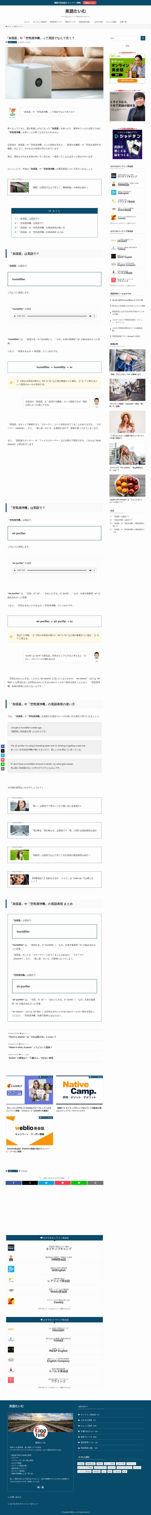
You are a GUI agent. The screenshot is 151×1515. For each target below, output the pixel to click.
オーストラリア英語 (85, 1467)
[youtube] (38, 1487)
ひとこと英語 (88, 1425)
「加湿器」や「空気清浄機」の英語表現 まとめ (40, 231)
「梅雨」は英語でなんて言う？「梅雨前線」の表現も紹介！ (59, 187)
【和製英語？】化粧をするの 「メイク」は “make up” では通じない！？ (62, 879)
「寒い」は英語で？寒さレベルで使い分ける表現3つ (56, 805)
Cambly (81, 1464)
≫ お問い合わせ (14, 1497)
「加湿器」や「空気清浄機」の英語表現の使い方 (41, 227)
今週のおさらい (89, 1431)
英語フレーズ (12, 42)
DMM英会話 (90, 1464)
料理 (109, 1471)
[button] (14, 1183)
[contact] (42, 1487)
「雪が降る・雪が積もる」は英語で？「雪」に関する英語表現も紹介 (64, 830)
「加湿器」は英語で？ (29, 218)
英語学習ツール (89, 1442)
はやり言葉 (121, 1464)
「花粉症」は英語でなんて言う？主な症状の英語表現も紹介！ (60, 855)
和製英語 (96, 1471)
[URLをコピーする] (95, 1183)
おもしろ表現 (109, 1464)
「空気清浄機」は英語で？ (31, 222)
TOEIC (99, 1464)
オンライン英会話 (90, 1414)
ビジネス (137, 1467)
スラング (112, 1467)
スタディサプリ (100, 1467)
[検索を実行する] (143, 38)
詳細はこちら (89, 2)
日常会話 (24, 1171)
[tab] (54, 1237)
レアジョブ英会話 (84, 1471)
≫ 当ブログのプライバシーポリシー (23, 1503)
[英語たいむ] (75, 11)
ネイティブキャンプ (124, 1467)
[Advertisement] (54, 475)
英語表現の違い (89, 1447)
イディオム (131, 1464)
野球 (124, 1471)
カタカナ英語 (88, 1420)
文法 (103, 1471)
